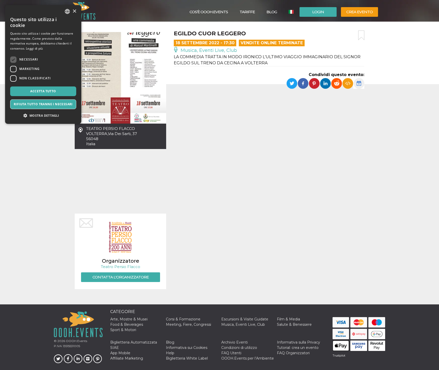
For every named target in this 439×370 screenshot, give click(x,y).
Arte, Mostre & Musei (129, 319)
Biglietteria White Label (187, 358)
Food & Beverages (126, 324)
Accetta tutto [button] (43, 91)
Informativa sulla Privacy (298, 342)
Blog (271, 11)
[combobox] (67, 11)
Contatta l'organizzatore (120, 277)
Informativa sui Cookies (186, 347)
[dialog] (43, 64)
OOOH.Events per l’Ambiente (247, 358)
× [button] (74, 11)
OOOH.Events (76, 341)
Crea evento (359, 11)
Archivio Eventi (234, 342)
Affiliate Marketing (126, 358)
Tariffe (247, 11)
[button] (43, 115)
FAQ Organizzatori (293, 353)
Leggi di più (34, 48)
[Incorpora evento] (347, 83)
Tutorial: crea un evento (298, 347)
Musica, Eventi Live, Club (208, 50)
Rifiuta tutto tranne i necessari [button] (43, 104)
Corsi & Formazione (183, 319)
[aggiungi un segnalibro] (361, 35)
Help (170, 353)
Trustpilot (339, 355)
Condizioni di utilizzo (239, 347)
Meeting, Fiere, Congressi (188, 324)
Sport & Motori (123, 330)
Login (318, 11)
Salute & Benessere (294, 324)
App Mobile (120, 353)
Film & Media (288, 319)
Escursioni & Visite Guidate (244, 319)
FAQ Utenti (231, 353)
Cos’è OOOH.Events (209, 11)
